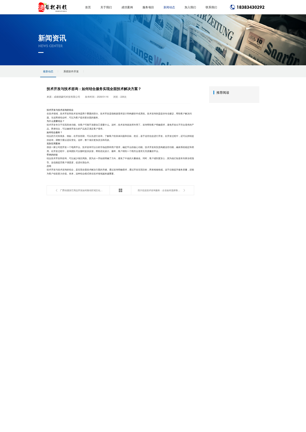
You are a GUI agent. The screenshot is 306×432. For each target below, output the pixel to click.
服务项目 (148, 7)
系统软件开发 (71, 71)
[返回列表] (120, 190)
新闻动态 (169, 7)
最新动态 (48, 71)
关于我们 (106, 7)
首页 (88, 7)
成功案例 (127, 7)
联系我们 (211, 7)
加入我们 (190, 7)
